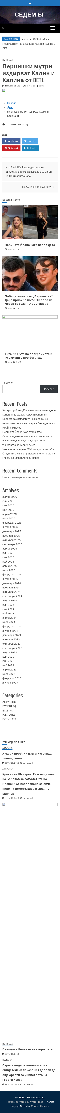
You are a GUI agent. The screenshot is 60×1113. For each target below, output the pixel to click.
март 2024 (8, 622)
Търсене (7, 382)
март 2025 (8, 570)
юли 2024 (8, 604)
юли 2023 (8, 656)
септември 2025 (12, 544)
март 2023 (8, 674)
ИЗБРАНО (8, 714)
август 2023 (9, 652)
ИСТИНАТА (7, 60)
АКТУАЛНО (9, 702)
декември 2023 (11, 635)
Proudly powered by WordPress (25, 1101)
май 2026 (8, 509)
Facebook (12, 141)
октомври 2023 (11, 643)
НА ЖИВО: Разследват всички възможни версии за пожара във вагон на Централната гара (29, 172)
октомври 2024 (11, 591)
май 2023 (8, 665)
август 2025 (9, 548)
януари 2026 (10, 527)
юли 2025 (8, 552)
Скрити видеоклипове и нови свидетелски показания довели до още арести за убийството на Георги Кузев (27, 440)
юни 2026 (8, 505)
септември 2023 (12, 648)
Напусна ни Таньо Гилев (36, 187)
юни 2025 (8, 557)
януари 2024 (10, 630)
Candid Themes (40, 1106)
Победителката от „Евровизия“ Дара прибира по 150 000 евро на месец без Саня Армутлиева (29, 300)
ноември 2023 (11, 639)
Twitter (31, 141)
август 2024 (9, 600)
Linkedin (31, 148)
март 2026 (8, 518)
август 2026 (9, 496)
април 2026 (9, 514)
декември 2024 (11, 583)
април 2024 (9, 617)
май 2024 (8, 613)
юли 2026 (8, 501)
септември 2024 (12, 596)
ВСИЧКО (7, 710)
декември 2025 (11, 531)
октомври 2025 (11, 540)
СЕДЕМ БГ (30, 14)
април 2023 (9, 669)
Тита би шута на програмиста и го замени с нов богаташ (28, 356)
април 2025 (9, 565)
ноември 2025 (11, 535)
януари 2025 (10, 579)
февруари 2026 (11, 522)
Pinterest (12, 148)
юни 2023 (8, 661)
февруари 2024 (11, 626)
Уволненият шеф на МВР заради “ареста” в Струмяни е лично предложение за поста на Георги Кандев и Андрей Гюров (28, 453)
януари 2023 (10, 682)
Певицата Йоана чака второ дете (30, 245)
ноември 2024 (11, 587)
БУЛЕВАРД (9, 706)
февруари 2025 (11, 574)
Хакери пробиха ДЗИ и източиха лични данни (29, 410)
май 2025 (8, 561)
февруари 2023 (11, 678)
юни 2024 (8, 609)
